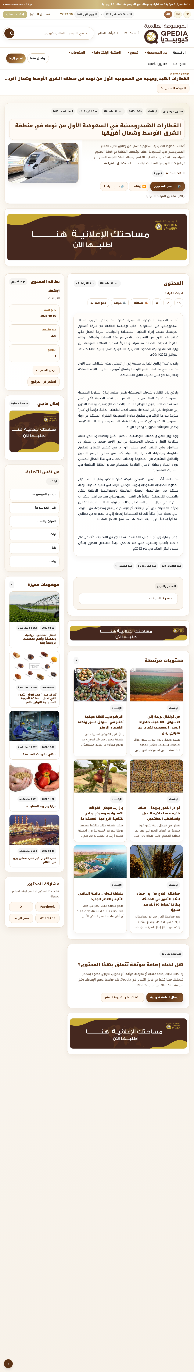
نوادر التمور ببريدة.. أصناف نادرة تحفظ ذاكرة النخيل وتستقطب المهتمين (159, 813)
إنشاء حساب (15, 14)
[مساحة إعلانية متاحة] (97, 237)
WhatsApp (47, 918)
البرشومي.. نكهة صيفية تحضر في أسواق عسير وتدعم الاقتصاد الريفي (100, 722)
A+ (179, 302)
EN (178, 14)
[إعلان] (34, 431)
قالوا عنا (179, 64)
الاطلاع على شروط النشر (123, 997)
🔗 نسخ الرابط (114, 186)
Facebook (47, 906)
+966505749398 (13, 4)
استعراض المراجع (43, 381)
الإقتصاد (152, 111)
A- (167, 302)
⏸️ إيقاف (139, 186)
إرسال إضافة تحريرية (165, 997)
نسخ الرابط (21, 918)
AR (168, 14)
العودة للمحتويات (173, 88)
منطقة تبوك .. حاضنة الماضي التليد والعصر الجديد (101, 896)
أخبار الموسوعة (45, 507)
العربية (158, 173)
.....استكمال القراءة (120, 163)
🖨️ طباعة (120, 302)
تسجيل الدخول (39, 14)
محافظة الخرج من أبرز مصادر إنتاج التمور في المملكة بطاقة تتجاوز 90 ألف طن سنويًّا (157, 902)
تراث (53, 534)
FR (187, 14)
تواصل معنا (38, 58)
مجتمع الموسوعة (44, 494)
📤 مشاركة (141, 302)
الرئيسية (179, 52)
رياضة (52, 561)
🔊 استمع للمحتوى (167, 186)
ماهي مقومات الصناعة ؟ (39, 754)
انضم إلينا (16, 58)
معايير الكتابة (157, 64)
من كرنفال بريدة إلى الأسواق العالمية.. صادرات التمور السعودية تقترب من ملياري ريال (159, 725)
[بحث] (9, 33)
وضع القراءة (98, 302)
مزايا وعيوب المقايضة (41, 806)
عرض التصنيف (46, 370)
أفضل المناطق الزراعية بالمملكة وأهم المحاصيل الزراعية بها (39, 639)
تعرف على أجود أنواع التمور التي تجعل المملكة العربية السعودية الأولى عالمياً (37, 698)
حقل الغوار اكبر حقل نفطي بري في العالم (34, 860)
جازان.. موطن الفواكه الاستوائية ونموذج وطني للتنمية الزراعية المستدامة (102, 813)
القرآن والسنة (46, 521)
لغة (54, 548)
